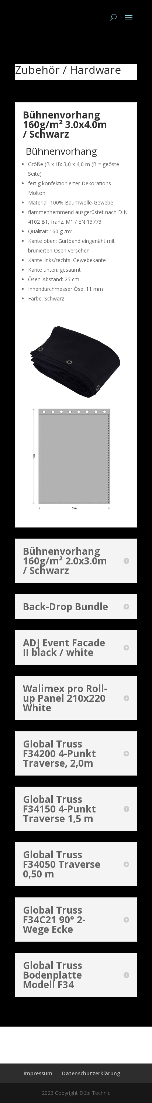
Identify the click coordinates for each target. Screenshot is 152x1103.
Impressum (38, 1073)
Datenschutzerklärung (91, 1073)
